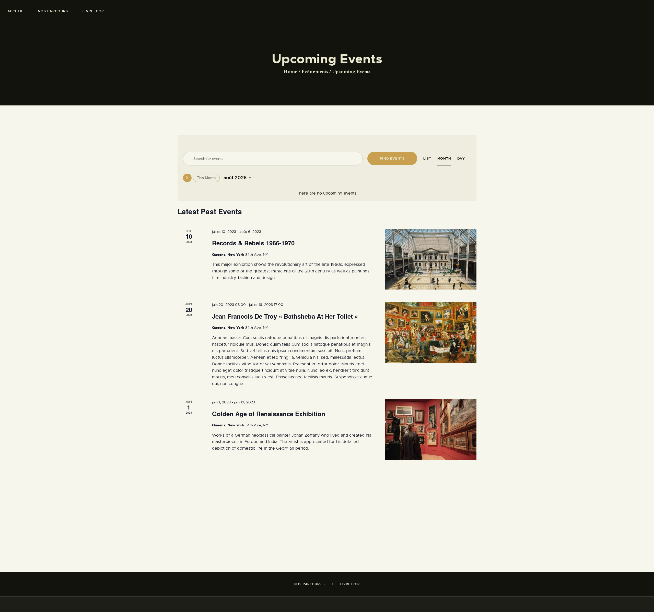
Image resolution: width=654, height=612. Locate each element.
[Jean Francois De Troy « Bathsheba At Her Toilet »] (430, 332)
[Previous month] (187, 178)
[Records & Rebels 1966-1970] (430, 259)
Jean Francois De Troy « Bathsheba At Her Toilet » (285, 316)
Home (290, 72)
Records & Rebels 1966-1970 (253, 242)
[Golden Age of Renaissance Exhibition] (430, 429)
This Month (206, 177)
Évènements (315, 71)
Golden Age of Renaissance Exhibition (268, 413)
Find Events (392, 158)
